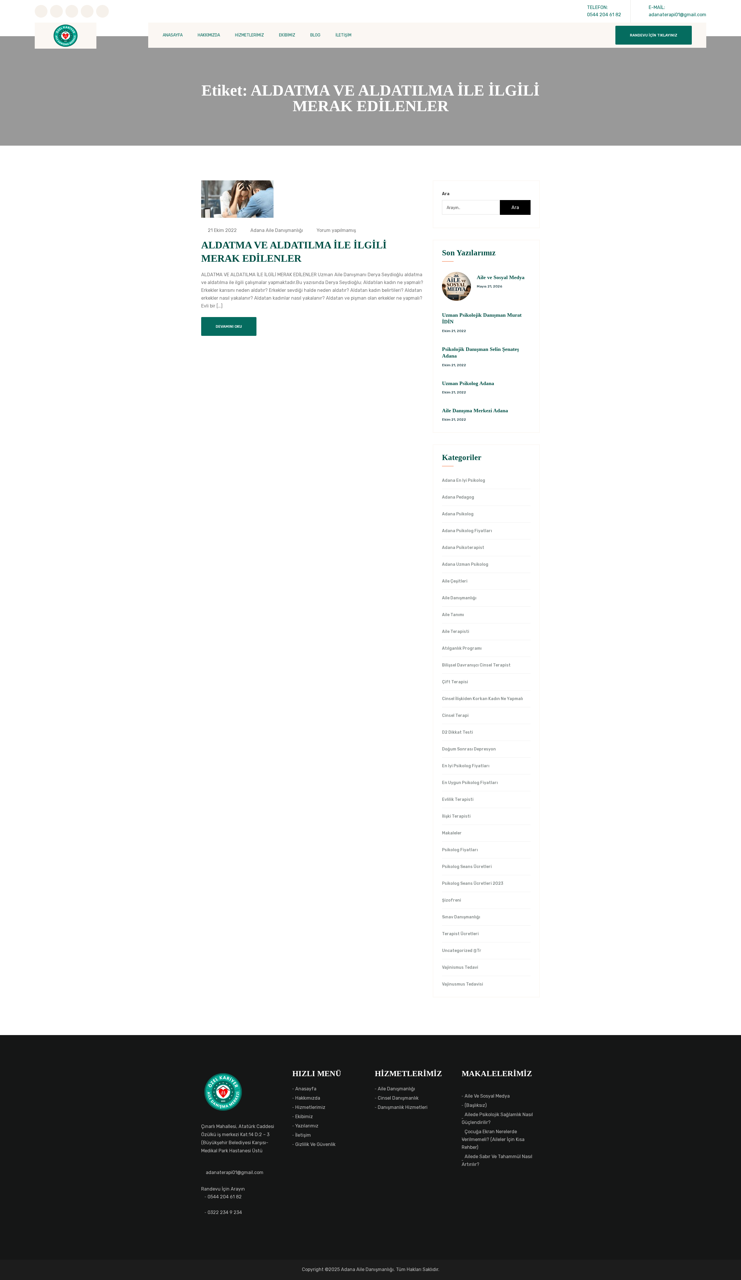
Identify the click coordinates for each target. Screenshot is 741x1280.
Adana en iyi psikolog (463, 481)
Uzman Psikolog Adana (468, 383)
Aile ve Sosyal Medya (500, 277)
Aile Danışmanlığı (459, 598)
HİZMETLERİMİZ (249, 35)
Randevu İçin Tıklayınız (653, 35)
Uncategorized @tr (461, 951)
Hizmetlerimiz (310, 1107)
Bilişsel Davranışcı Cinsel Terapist (476, 665)
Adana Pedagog (458, 497)
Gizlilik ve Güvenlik (315, 1144)
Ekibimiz (304, 1116)
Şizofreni (451, 900)
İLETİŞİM (343, 35)
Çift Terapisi (455, 682)
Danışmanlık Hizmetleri (403, 1107)
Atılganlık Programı (462, 649)
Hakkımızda (307, 1098)
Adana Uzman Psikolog (465, 565)
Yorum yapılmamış (336, 230)
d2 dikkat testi (457, 732)
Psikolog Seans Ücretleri (467, 867)
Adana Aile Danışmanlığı (276, 230)
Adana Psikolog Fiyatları (467, 531)
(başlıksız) (476, 1105)
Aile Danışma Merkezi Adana (475, 410)
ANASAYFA (173, 35)
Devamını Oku (229, 326)
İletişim (303, 1135)
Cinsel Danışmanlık (398, 1098)
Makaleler (452, 833)
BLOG (315, 35)
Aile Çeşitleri (454, 581)
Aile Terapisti (455, 632)
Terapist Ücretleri (460, 934)
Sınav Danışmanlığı (461, 917)
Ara (446, 193)
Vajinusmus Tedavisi (462, 984)
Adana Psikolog (458, 514)
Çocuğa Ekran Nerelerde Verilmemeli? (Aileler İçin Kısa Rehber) (493, 1139)
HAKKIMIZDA (209, 35)
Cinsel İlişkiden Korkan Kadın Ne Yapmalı (482, 699)
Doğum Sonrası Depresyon (469, 749)
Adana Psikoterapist (463, 548)
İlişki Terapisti (456, 816)
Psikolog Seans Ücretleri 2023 (472, 884)
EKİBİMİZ (287, 35)
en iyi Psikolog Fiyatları (465, 766)
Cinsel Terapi (455, 716)
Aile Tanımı (453, 615)
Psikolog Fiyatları (460, 850)
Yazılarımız (306, 1126)
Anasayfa (305, 1089)
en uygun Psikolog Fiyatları (470, 783)
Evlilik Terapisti (458, 800)
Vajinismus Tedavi (460, 968)
